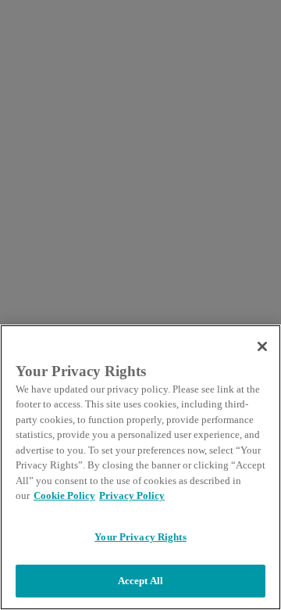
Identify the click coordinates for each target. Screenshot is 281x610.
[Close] (262, 346)
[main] (140, 467)
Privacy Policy (132, 495)
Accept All (140, 581)
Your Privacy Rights (140, 537)
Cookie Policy (64, 495)
